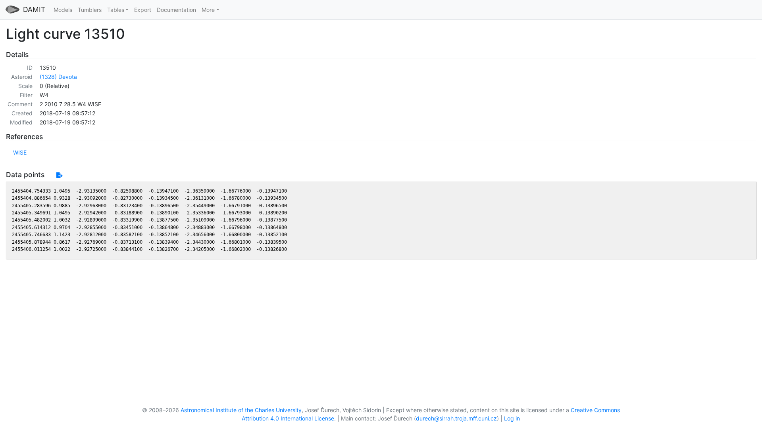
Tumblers (90, 9)
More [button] (208, 9)
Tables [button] (115, 9)
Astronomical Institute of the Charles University (241, 410)
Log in (512, 418)
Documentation (176, 9)
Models (63, 9)
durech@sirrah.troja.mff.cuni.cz (456, 418)
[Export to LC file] (59, 175)
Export (142, 9)
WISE (20, 152)
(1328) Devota (58, 76)
